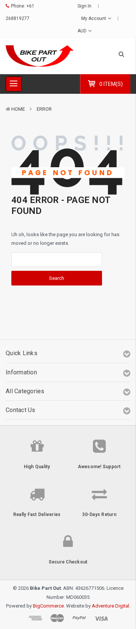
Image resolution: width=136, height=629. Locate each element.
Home (18, 109)
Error (44, 109)
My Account (94, 18)
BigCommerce (48, 606)
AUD (82, 31)
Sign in (84, 6)
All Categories (25, 391)
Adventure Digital (110, 606)
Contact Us (21, 410)
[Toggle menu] (14, 84)
